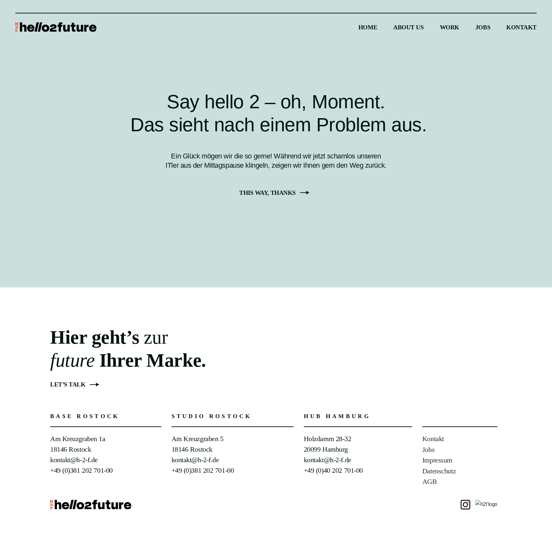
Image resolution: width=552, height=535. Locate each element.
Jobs (428, 450)
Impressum (437, 460)
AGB (429, 481)
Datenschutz (439, 471)
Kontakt (433, 439)
